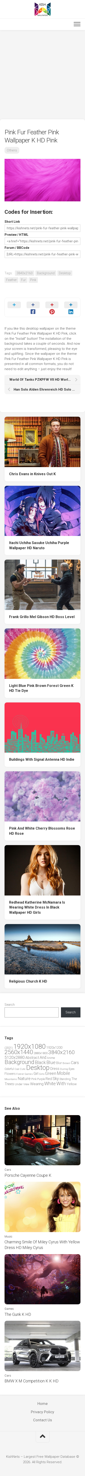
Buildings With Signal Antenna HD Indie (41, 759)
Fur (23, 280)
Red (49, 1079)
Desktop (65, 273)
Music (8, 1236)
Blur (59, 1063)
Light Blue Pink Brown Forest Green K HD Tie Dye (41, 688)
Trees (9, 1084)
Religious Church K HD (28, 981)
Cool (17, 1069)
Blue (51, 1062)
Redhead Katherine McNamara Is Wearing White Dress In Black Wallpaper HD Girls (37, 907)
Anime (51, 1058)
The (74, 1079)
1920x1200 (54, 1048)
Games (28, 1074)
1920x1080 (29, 1046)
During (64, 1069)
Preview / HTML (16, 234)
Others (12, 150)
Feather (11, 280)
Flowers (10, 1074)
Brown (66, 1063)
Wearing (37, 1084)
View (26, 1084)
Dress (54, 1068)
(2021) (9, 1047)
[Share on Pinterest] (52, 307)
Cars (75, 1062)
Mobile (63, 1073)
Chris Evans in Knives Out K (32, 474)
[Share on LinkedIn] (70, 307)
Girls (41, 1074)
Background (46, 273)
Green (50, 1073)
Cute (22, 1069)
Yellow (72, 1084)
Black (40, 1062)
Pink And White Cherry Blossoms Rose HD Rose (42, 831)
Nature (24, 1078)
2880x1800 (41, 1053)
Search (10, 1004)
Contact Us (42, 1420)
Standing (65, 1079)
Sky (56, 1078)
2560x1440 (19, 1052)
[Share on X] (14, 307)
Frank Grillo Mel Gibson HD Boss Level (42, 617)
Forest (20, 1074)
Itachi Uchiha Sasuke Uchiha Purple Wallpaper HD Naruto (39, 545)
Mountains (11, 1079)
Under (19, 1084)
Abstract (32, 1057)
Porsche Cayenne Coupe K (28, 1175)
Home (42, 1403)
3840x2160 (25, 273)
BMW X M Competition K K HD (31, 1381)
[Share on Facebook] (33, 307)
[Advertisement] (42, 75)
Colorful (9, 1069)
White (50, 1083)
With (61, 1083)
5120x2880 (15, 1057)
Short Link (12, 221)
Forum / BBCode (17, 248)
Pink (33, 280)
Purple (41, 1079)
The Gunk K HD (18, 1314)
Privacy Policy (42, 1412)
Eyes (72, 1069)
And (43, 1057)
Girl (36, 1073)
